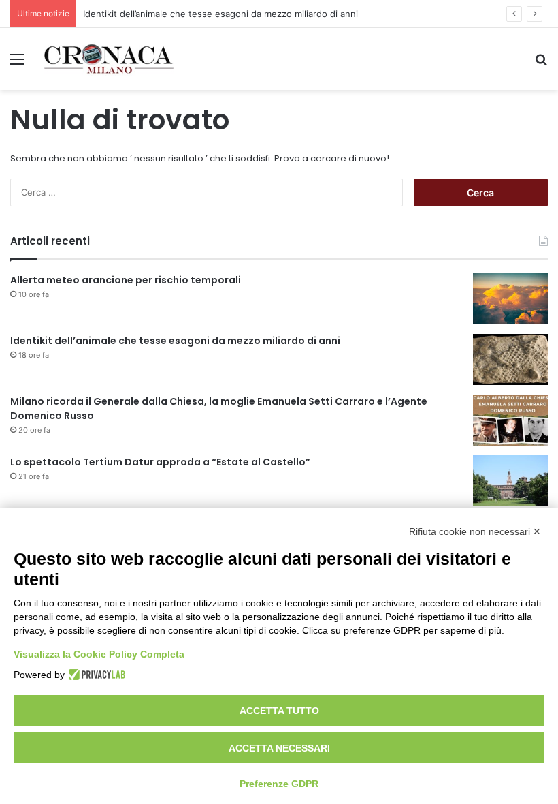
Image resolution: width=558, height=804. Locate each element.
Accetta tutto (279, 710)
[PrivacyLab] (95, 674)
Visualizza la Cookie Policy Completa (99, 654)
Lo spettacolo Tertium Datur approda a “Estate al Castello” (160, 462)
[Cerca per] (541, 63)
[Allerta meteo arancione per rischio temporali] (510, 298)
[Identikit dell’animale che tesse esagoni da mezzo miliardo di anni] (510, 359)
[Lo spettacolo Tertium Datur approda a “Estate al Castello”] (510, 480)
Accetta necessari (279, 748)
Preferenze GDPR (279, 783)
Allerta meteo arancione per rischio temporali (125, 280)
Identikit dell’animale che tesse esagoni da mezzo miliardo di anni (220, 13)
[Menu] (17, 63)
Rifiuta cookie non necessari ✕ (475, 531)
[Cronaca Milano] (109, 58)
